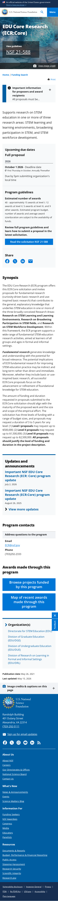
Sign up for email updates (22, 734)
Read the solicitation (29, 241)
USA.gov (27, 891)
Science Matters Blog (13, 801)
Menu (52, 12)
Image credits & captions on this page (27, 688)
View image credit (47, 65)
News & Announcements (15, 792)
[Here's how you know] (29, 4)
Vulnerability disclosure (13, 886)
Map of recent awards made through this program (29, 602)
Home (5, 74)
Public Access (9, 859)
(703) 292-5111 (10, 726)
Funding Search (19, 74)
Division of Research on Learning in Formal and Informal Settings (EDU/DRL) (28, 659)
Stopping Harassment (13, 864)
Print (53, 79)
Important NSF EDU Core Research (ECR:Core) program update (27, 494)
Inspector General (33, 886)
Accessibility (40, 891)
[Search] (42, 12)
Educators (7, 832)
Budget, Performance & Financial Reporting (24, 855)
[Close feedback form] (55, 615)
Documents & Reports (13, 850)
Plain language (9, 896)
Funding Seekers (11, 814)
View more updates (24, 509)
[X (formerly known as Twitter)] (11, 742)
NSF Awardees (9, 819)
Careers (6, 765)
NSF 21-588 (18, 52)
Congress (7, 823)
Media (5, 828)
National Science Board (14, 774)
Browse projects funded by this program (29, 584)
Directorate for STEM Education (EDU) (30, 631)
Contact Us (8, 778)
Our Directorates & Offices (16, 769)
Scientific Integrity (11, 873)
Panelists (7, 837)
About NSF (7, 760)
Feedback (55, 625)
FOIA (5, 891)
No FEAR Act (15, 891)
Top (52, 662)
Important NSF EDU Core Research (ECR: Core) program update (28, 476)
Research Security (11, 868)
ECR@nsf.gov (12, 545)
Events (5, 796)
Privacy (48, 886)
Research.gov (9, 877)
